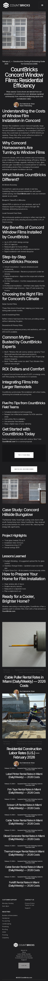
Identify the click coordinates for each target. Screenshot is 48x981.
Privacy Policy (29, 903)
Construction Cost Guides (24, 958)
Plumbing (5, 926)
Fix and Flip (6, 921)
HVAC (4, 932)
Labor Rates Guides (24, 954)
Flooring (5, 935)
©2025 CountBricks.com (24, 977)
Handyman (5, 918)
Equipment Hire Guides (24, 956)
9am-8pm (5, 906)
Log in (24, 965)
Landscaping (6, 924)
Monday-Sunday (8, 903)
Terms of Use (29, 905)
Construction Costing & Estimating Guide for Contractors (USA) (29, 62)
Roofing (5, 929)
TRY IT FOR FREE (24, 455)
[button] (42, 5)
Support (24, 960)
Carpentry (5, 937)
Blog (24, 952)
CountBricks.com (23, 194)
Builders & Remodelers (10, 915)
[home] (16, 5)
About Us (24, 950)
